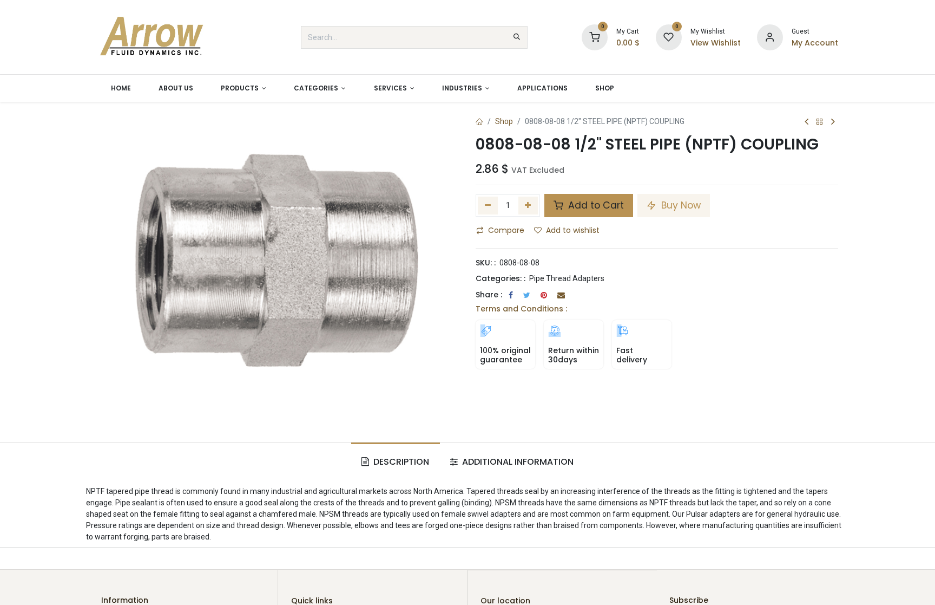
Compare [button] (506, 230)
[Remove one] (488, 205)
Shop (504, 121)
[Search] (516, 37)
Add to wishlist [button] (573, 230)
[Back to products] (819, 122)
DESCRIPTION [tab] (400, 462)
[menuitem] (120, 88)
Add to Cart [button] (594, 205)
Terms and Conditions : (521, 308)
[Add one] (528, 205)
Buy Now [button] (680, 205)
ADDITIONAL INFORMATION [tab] (517, 462)
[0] (595, 37)
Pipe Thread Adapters (566, 278)
